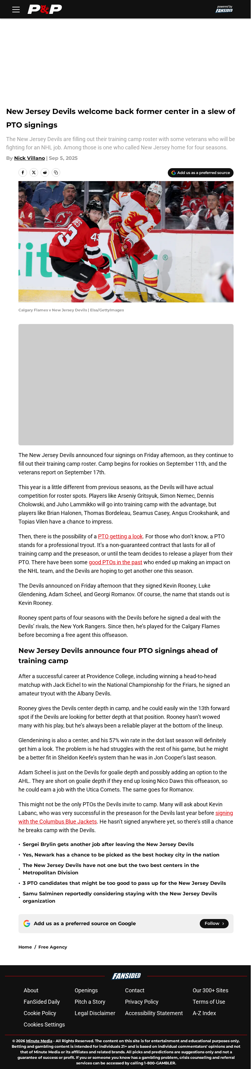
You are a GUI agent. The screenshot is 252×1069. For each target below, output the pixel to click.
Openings (86, 990)
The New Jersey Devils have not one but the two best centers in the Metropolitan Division (111, 869)
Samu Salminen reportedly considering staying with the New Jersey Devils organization (120, 897)
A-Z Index (204, 1013)
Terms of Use (209, 1001)
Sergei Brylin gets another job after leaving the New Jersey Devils (108, 844)
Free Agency (52, 947)
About (31, 990)
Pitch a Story (90, 1001)
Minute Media (39, 1041)
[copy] (56, 172)
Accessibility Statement (154, 1013)
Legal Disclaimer (95, 1013)
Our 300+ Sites (210, 990)
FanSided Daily (42, 1001)
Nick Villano (29, 158)
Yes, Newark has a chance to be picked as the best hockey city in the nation (121, 855)
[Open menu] (16, 9)
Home (25, 947)
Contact (134, 990)
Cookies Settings (44, 1024)
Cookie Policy (40, 1013)
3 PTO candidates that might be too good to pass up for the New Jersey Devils (124, 883)
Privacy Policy (142, 1001)
